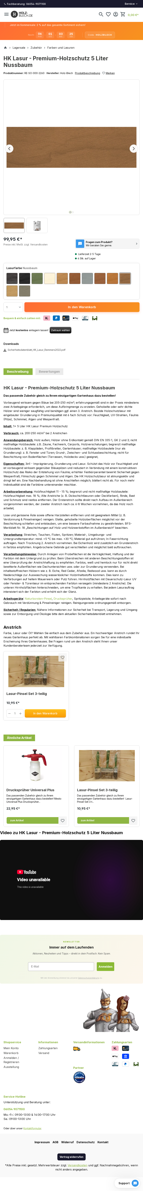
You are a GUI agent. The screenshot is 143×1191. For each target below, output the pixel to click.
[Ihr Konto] (115, 14)
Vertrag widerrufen (71, 1156)
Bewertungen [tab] (49, 371)
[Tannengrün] (37, 278)
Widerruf (67, 1142)
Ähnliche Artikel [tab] (19, 738)
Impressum (42, 1142)
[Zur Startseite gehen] (22, 14)
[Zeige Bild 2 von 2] (73, 212)
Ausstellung (11, 1067)
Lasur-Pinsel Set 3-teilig (26, 694)
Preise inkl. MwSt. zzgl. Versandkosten (25, 244)
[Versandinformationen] (76, 1048)
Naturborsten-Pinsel (38, 598)
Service (130, 3)
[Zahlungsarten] (115, 1048)
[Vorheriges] (9, 148)
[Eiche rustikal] (100, 278)
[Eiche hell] (112, 278)
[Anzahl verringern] (9, 713)
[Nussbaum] (125, 278)
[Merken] (62, 657)
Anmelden (105, 966)
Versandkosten (77, 1165)
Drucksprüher (63, 598)
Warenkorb (10, 1053)
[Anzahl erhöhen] (20, 713)
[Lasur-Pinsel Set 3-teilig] (36, 671)
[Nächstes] (134, 148)
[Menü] (6, 14)
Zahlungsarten (48, 1048)
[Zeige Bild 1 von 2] (70, 212)
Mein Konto (11, 1048)
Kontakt (102, 1142)
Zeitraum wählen (60, 330)
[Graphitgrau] (24, 291)
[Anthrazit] (12, 278)
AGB (55, 1142)
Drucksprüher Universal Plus (30, 790)
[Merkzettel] (108, 14)
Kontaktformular (32, 1128)
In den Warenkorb (82, 307)
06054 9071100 (14, 1109)
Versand (43, 1053)
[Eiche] (12, 291)
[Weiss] (49, 278)
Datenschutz (86, 1142)
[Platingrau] (87, 278)
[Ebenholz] (24, 278)
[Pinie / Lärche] (62, 278)
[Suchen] (101, 14)
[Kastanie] (74, 278)
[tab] (18, 371)
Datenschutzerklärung (88, 978)
